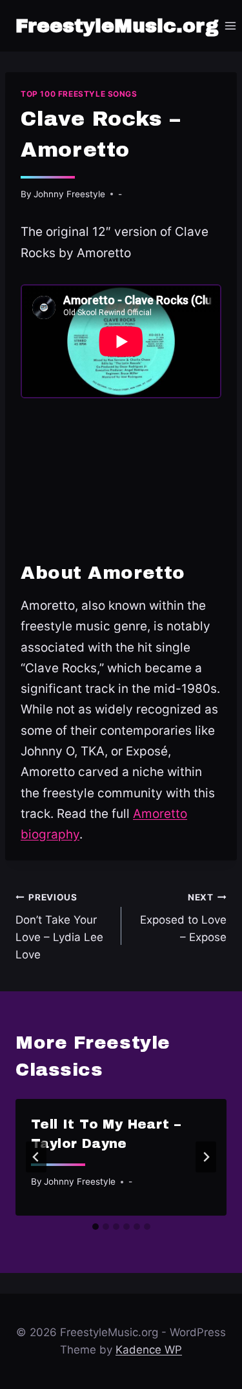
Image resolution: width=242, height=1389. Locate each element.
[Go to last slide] (36, 1156)
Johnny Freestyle (69, 194)
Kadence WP (149, 1349)
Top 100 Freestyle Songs (79, 94)
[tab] (95, 1226)
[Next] (206, 1156)
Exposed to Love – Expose (183, 918)
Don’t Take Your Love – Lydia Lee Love (59, 926)
